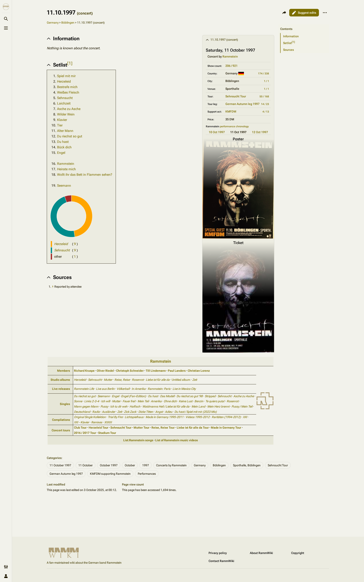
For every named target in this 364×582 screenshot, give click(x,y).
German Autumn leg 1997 (242, 104)
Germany (53, 22)
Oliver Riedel (105, 370)
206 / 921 (231, 65)
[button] (303, 24)
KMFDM (230, 111)
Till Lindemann (156, 370)
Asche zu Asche (68, 109)
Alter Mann (65, 131)
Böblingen (67, 22)
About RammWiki (261, 553)
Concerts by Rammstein (171, 465)
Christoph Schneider (130, 370)
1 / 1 (266, 81)
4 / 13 (265, 111)
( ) (75, 244)
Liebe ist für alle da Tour (193, 427)
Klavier (62, 120)
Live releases (61, 388)
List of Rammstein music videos (176, 440)
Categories (54, 458)
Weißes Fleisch (68, 92)
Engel (61, 153)
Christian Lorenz (199, 370)
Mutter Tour (141, 427)
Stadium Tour (107, 432)
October (130, 465)
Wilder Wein (66, 114)
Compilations (61, 419)
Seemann (64, 186)
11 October (85, 465)
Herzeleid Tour (98, 427)
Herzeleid (64, 81)
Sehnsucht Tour (235, 96)
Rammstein (230, 56)
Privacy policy (218, 553)
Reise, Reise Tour (163, 427)
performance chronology (234, 126)
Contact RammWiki (221, 561)
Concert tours (61, 430)
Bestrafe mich (67, 87)
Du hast (63, 142)
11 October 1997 (60, 465)
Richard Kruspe (84, 370)
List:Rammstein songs (138, 440)
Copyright (297, 553)
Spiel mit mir (66, 76)
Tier (60, 125)
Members (63, 370)
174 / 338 (263, 73)
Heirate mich (66, 169)
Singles (65, 404)
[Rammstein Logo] (265, 400)
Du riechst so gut (69, 136)
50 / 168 (264, 96)
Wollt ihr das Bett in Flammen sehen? (84, 175)
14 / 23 (265, 104)
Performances (147, 473)
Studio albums (60, 379)
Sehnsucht (65, 98)
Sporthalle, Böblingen (247, 465)
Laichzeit (64, 103)
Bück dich (64, 147)
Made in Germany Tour (226, 427)
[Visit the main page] (6, 7)
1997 (145, 465)
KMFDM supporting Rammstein (110, 473)
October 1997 (109, 465)
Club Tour (80, 427)
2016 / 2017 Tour (85, 432)
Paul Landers (177, 370)
